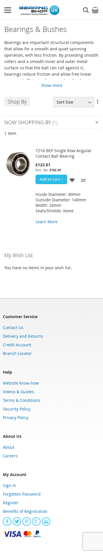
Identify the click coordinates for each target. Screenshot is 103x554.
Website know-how (21, 383)
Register (11, 502)
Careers (10, 456)
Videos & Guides (18, 391)
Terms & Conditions (21, 400)
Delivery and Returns (23, 336)
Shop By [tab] (17, 101)
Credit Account (17, 344)
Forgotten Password (22, 494)
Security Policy (16, 409)
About (8, 447)
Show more (51, 85)
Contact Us (13, 327)
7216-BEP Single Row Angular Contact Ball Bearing (63, 153)
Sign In (9, 485)
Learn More (46, 221)
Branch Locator (17, 353)
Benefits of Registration (25, 511)
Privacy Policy (15, 417)
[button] (72, 179)
